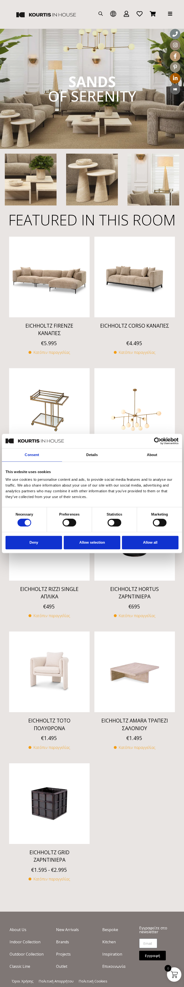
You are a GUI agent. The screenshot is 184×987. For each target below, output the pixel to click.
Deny (33, 542)
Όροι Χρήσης (23, 981)
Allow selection (92, 542)
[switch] (69, 523)
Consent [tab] (32, 455)
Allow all (150, 542)
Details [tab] (92, 455)
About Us (18, 929)
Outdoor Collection (27, 954)
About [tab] (152, 455)
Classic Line (20, 966)
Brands (62, 942)
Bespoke (110, 929)
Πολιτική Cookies (93, 981)
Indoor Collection (25, 942)
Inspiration (112, 954)
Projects (63, 954)
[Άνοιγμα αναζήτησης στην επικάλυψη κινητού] (100, 14)
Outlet (61, 966)
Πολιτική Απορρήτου (56, 981)
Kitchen (109, 942)
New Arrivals (67, 929)
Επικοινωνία (113, 966)
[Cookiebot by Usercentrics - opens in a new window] (157, 441)
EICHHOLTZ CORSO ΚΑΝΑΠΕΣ (134, 325)
